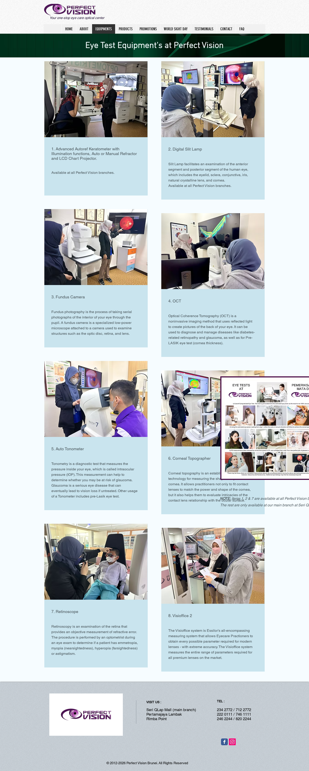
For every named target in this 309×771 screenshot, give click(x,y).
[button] (117, 731)
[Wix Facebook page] (224, 741)
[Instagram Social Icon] (232, 741)
